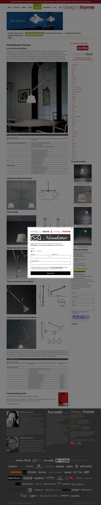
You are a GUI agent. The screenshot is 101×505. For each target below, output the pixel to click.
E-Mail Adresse (35, 261)
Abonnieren (50, 273)
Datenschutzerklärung (57, 267)
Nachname (54, 254)
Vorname (33, 254)
